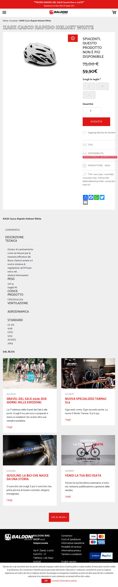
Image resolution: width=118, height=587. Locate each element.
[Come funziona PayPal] (101, 556)
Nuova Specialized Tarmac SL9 (86, 401)
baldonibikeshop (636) (93, 181)
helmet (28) (103, 178)
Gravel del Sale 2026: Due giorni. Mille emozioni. (27, 401)
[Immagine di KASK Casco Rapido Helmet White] (40, 55)
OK (46, 581)
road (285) (109, 174)
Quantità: (88, 104)
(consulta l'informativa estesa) (64, 580)
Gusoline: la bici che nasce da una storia (28, 477)
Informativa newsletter (73, 543)
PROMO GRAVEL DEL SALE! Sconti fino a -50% (59, 2)
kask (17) (86, 185)
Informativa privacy (71, 550)
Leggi (9, 427)
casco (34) (98, 174)
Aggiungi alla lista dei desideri (102, 133)
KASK (107, 165)
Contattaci (66, 536)
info (72, 6)
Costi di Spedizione (71, 539)
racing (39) (110, 181)
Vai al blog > (59, 517)
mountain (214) (90, 178)
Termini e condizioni (71, 554)
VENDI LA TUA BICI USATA (83, 475)
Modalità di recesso (71, 547)
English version (68, 562)
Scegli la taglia (91, 79)
